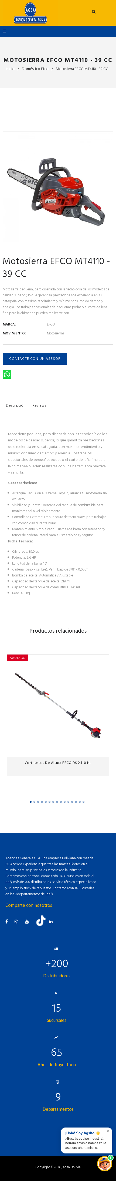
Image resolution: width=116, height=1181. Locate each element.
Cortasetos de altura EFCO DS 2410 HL (58, 763)
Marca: (9, 324)
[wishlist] (93, 751)
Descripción (16, 405)
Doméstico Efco (35, 69)
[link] (103, 751)
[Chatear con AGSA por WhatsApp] (104, 1163)
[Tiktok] (43, 925)
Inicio (10, 69)
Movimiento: (14, 333)
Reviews (39, 405)
